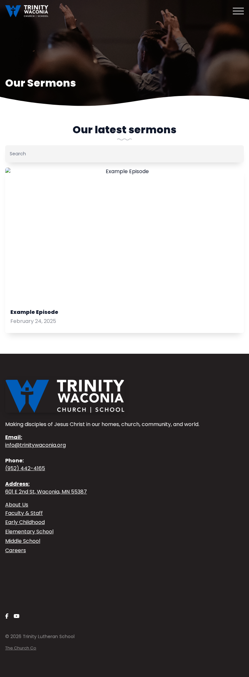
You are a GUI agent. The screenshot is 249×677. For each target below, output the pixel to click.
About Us (16, 504)
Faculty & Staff (24, 513)
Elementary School (29, 531)
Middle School (22, 541)
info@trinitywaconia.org (35, 441)
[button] (238, 11)
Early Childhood (25, 522)
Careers (15, 550)
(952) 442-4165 (25, 468)
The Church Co (20, 648)
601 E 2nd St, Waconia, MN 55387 (46, 487)
